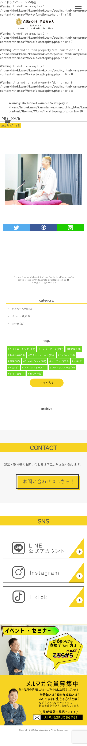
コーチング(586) (60, 361)
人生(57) (78, 361)
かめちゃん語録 (20, 308)
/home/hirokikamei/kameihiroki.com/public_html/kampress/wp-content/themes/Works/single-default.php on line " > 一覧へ (44, 280)
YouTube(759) (67, 355)
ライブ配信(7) (17, 373)
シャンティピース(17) (34, 367)
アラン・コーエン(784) (42, 355)
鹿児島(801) (74, 349)
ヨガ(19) (14, 367)
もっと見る (47, 382)
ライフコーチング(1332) (22, 349)
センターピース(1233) (51, 349)
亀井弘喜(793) (17, 355)
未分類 (15, 323)
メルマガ (16, 316)
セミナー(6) (36, 373)
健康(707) (15, 361)
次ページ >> (50, 282)
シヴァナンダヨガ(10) (63, 367)
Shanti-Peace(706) (35, 361)
